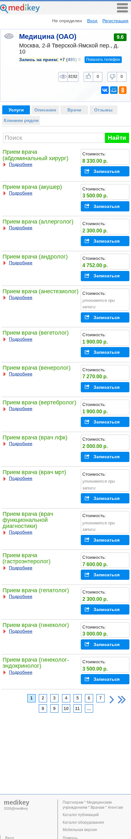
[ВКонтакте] (105, 90)
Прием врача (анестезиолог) (41, 291)
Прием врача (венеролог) (37, 368)
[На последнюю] (122, 699)
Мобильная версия (80, 830)
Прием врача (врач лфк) (35, 437)
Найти (117, 137)
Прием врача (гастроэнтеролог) (27, 558)
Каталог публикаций (81, 815)
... (89, 708)
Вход (92, 20)
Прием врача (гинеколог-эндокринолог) (36, 663)
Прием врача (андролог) (35, 256)
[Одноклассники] (123, 90)
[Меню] (122, 10)
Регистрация (115, 20)
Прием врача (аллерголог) (38, 221)
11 (77, 708)
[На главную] (20, 11)
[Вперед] (112, 699)
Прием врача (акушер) (32, 187)
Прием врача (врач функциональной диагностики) (28, 520)
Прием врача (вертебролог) (39, 402)
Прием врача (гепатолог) (36, 590)
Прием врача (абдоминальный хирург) (35, 155)
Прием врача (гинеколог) (36, 625)
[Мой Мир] (114, 90)
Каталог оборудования (83, 822)
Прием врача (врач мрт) (34, 472)
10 (66, 708)
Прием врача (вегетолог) (36, 333)
